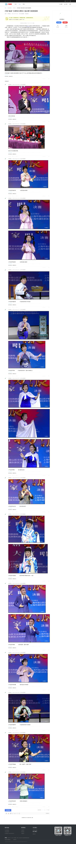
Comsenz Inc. (12, 841)
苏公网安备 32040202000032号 (9, 833)
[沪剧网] (8, 5)
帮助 (24, 4)
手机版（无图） (35, 830)
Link (13, 813)
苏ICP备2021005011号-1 (23, 841)
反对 (17, 121)
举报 (48, 78)
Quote (15, 813)
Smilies (19, 813)
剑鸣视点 (9, 13)
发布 (65, 22)
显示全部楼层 (21, 13)
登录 (66, 4)
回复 (6, 78)
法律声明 (22, 830)
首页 (16, 4)
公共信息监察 (7, 830)
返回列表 (39, 809)
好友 (59, 22)
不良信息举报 (7, 831)
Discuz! (19, 841)
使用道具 (43, 78)
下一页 (48, 809)
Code (17, 813)
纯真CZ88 (11, 839)
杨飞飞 (28, 25)
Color (8, 813)
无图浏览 (22, 833)
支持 (14, 121)
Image (11, 813)
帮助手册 (22, 831)
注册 (70, 4)
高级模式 (47, 813)
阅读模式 (26, 13)
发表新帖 (8, 810)
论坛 (20, 4)
